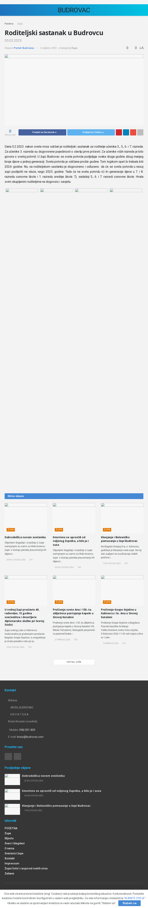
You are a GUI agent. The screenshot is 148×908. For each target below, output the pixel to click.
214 (124, 643)
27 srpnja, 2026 (62, 640)
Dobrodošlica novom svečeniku (25, 537)
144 (79, 567)
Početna (9, 23)
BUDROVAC (74, 10)
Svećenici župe (14, 853)
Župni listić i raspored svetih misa (26, 868)
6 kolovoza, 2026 (15, 647)
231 (31, 560)
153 (30, 647)
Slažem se (130, 903)
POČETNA (11, 828)
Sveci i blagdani (15, 843)
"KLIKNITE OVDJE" (134, 898)
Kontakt (10, 858)
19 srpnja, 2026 (110, 643)
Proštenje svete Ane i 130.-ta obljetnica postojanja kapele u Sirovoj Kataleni (73, 613)
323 (75, 640)
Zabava (9, 873)
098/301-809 (27, 729)
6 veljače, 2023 (48, 48)
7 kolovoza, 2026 (112, 563)
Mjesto (9, 838)
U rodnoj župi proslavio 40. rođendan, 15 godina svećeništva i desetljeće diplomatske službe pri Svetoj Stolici (24, 617)
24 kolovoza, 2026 (15, 560)
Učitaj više (74, 662)
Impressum (12, 863)
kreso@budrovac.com (30, 736)
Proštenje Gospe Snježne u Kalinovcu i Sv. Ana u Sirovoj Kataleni (119, 613)
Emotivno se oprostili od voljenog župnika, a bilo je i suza (71, 541)
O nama (9, 848)
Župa (20, 23)
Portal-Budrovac (24, 48)
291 (126, 563)
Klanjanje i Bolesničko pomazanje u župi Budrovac (119, 539)
